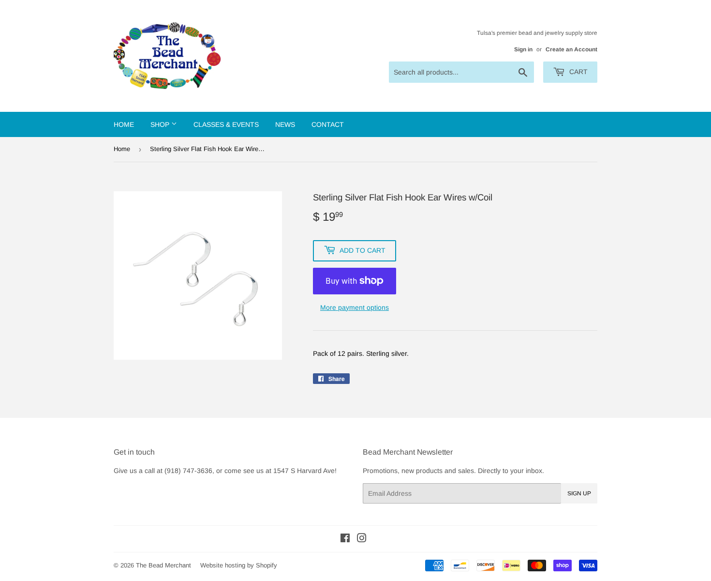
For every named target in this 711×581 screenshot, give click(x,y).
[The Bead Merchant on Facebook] (345, 539)
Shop (160, 124)
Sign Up (579, 493)
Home (124, 124)
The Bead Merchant (163, 565)
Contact (327, 124)
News (285, 124)
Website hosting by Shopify (238, 565)
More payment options (354, 307)
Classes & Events (226, 124)
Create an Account (571, 49)
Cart (577, 72)
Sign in (523, 49)
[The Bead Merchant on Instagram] (362, 539)
